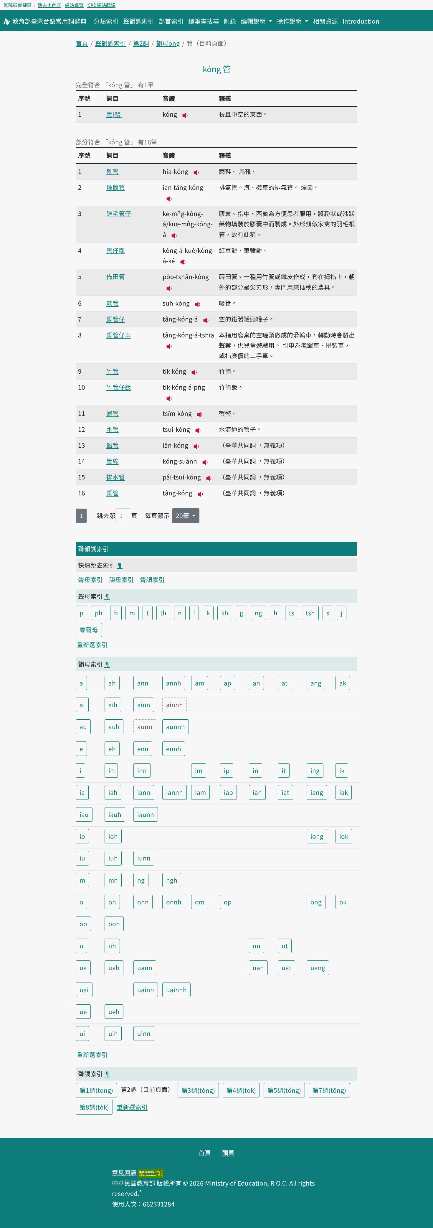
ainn (143, 704)
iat (285, 792)
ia (82, 792)
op (228, 901)
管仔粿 (115, 250)
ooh (114, 923)
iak (343, 792)
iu (82, 857)
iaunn (145, 814)
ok (342, 901)
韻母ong (168, 43)
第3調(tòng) (198, 1090)
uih (113, 1033)
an (256, 682)
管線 (112, 460)
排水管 (115, 476)
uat (286, 967)
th (163, 612)
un (256, 945)
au (83, 726)
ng (258, 612)
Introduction (361, 21)
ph (99, 612)
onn (143, 901)
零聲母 (89, 629)
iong (316, 836)
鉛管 (112, 445)
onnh (173, 901)
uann (144, 967)
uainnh (176, 989)
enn (142, 748)
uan (258, 967)
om (199, 901)
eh (112, 748)
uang (317, 967)
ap (227, 682)
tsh (310, 612)
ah (112, 682)
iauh (114, 814)
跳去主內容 (49, 5)
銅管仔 (115, 318)
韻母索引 (121, 579)
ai (82, 704)
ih (111, 770)
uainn (145, 989)
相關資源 (325, 21)
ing (315, 770)
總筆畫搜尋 (203, 21)
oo (83, 923)
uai (84, 989)
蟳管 (112, 413)
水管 (112, 429)
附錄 (230, 21)
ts (291, 612)
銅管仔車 (118, 334)
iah (113, 792)
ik (341, 770)
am (199, 682)
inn (142, 770)
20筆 (183, 515)
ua (83, 967)
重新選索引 (92, 644)
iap (228, 792)
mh (113, 880)
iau (84, 814)
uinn (144, 1033)
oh (112, 901)
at (284, 682)
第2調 (141, 43)
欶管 (112, 303)
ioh (113, 836)
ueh (114, 1011)
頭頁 (228, 1152)
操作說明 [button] (290, 21)
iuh (113, 857)
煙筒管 (115, 187)
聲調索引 (152, 579)
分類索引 (106, 21)
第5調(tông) (284, 1090)
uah (114, 967)
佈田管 (115, 276)
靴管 (112, 171)
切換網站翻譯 (101, 5)
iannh (174, 792)
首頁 (82, 43)
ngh (171, 880)
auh (114, 726)
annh (173, 682)
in (255, 770)
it (284, 770)
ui (82, 1033)
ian (257, 792)
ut (285, 945)
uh (112, 945)
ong (316, 901)
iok (343, 836)
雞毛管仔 (118, 213)
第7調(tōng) (329, 1090)
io (82, 836)
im (198, 770)
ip (226, 770)
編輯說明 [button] (254, 21)
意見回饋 (124, 1172)
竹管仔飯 (118, 387)
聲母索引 (90, 579)
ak (342, 682)
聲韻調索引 (138, 21)
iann (143, 792)
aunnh (175, 726)
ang (315, 682)
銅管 (112, 492)
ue (83, 1011)
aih (113, 704)
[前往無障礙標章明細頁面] (151, 1172)
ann (142, 682)
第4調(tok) (241, 1090)
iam (200, 792)
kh (224, 612)
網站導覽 (74, 5)
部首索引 (171, 21)
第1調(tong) (96, 1090)
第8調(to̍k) (94, 1106)
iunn (144, 857)
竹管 (112, 371)
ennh (173, 748)
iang (316, 792)
